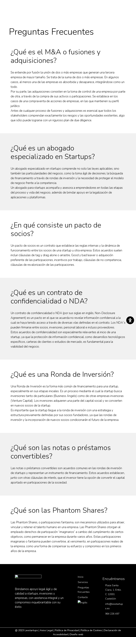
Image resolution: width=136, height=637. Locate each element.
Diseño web (76, 634)
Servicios (83, 582)
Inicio (80, 577)
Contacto (83, 597)
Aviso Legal (46, 630)
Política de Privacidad (67, 630)
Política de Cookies (91, 630)
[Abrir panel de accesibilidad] (130, 320)
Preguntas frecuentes (84, 590)
